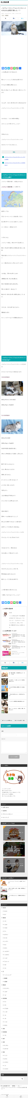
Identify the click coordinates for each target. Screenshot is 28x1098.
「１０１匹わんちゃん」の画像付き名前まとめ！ (14, 849)
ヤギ (5, 964)
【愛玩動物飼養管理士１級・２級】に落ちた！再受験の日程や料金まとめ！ (18, 642)
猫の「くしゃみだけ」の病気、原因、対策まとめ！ (17, 709)
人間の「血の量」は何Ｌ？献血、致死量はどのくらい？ (16, 889)
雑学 (4, 1038)
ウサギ (5, 927)
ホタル (5, 1025)
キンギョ (6, 1045)
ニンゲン (6, 941)
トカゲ (5, 991)
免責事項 (5, 810)
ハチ (5, 1018)
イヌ (5, 921)
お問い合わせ (6, 807)
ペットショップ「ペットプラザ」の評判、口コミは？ (18, 653)
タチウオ (6, 1048)
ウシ (5, 931)
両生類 (4, 907)
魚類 (4, 1042)
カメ (5, 914)
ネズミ (5, 948)
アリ (5, 1001)
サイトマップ (6, 817)
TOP (6, 1085)
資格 (10, 649)
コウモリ (6, 1062)
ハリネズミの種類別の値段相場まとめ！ (17, 701)
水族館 (5, 981)
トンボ (5, 1011)
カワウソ (6, 934)
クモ (5, 1005)
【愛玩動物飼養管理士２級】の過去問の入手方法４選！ (18, 647)
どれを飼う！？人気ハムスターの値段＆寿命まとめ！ (17, 681)
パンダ (5, 958)
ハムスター (6, 951)
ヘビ (5, 995)
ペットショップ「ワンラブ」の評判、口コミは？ (14, 833)
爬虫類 (4, 985)
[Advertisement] (14, 52)
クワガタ (6, 1008)
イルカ (5, 924)
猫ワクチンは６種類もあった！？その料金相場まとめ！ (8, 720)
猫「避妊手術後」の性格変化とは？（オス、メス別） (17, 673)
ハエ (5, 1015)
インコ (5, 1055)
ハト (5, 1065)
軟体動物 (5, 1032)
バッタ (5, 1021)
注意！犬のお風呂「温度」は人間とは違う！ (21, 720)
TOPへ (21, 1096)
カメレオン (6, 988)
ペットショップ (8, 655)
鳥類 (4, 1052)
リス (5, 968)
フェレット (6, 961)
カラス (5, 1058)
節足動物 (5, 998)
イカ (5, 1035)
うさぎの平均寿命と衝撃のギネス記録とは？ (17, 688)
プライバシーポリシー (8, 814)
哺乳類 (6, 15)
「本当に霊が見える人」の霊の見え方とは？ (17, 695)
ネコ (3, 15)
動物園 (5, 978)
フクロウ (6, 1068)
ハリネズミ (6, 954)
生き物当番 (5, 2)
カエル (5, 911)
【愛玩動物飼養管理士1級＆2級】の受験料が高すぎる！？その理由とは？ (18, 636)
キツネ (5, 937)
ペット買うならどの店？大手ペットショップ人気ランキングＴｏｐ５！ (14, 865)
